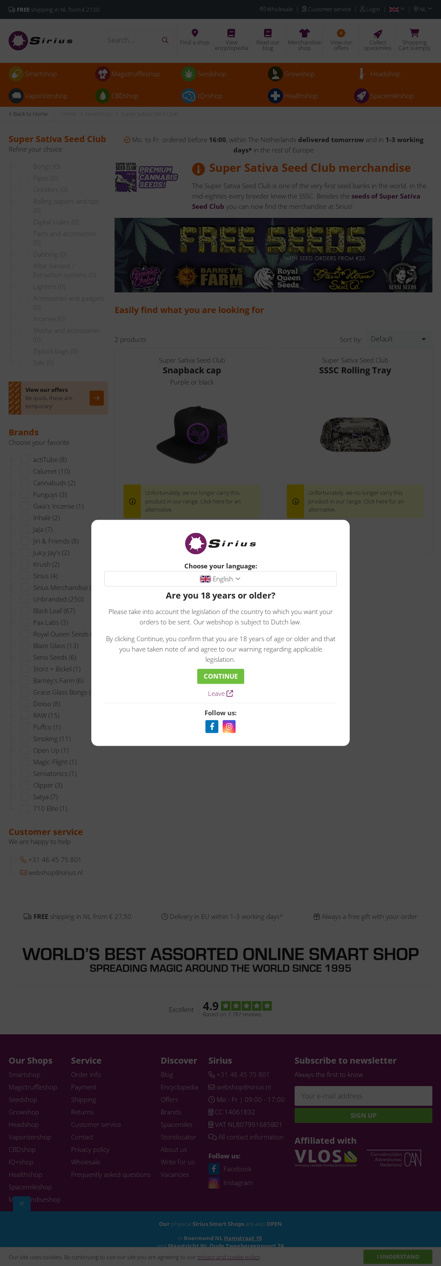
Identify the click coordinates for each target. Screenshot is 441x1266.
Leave (217, 693)
